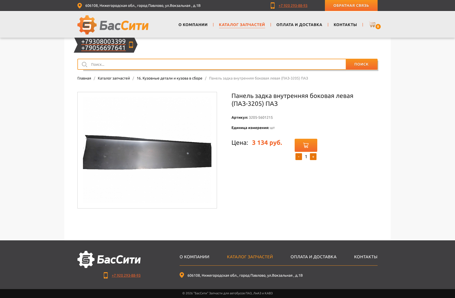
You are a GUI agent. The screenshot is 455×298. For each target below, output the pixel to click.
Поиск (361, 64)
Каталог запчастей (114, 78)
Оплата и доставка (314, 257)
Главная (84, 78)
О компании (194, 257)
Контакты (366, 257)
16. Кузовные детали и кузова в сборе (169, 78)
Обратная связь (351, 5)
